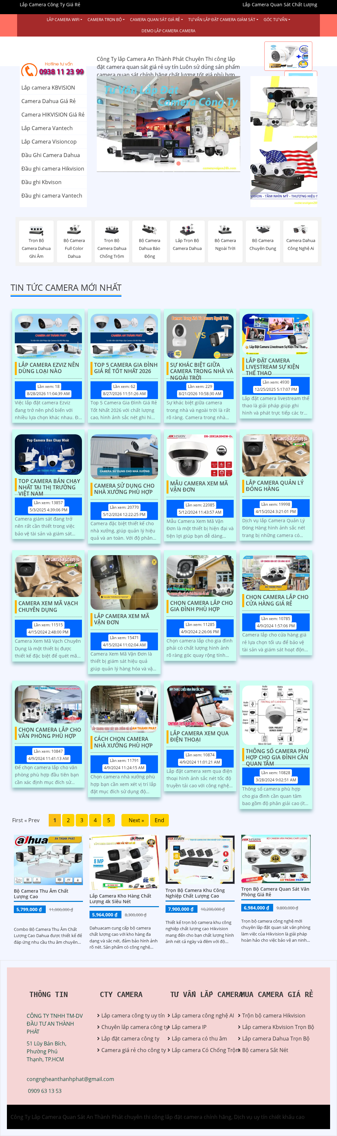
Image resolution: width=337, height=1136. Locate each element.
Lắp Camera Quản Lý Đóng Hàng (274, 486)
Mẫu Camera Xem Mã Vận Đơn (199, 486)
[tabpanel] (169, 124)
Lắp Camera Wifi (63, 19)
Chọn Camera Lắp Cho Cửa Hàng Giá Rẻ (277, 600)
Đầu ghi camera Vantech (51, 195)
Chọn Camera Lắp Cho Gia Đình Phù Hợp (201, 606)
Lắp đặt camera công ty (129, 1038)
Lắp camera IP (189, 1027)
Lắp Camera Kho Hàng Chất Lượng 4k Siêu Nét (120, 899)
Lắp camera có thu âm (199, 1038)
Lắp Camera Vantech (47, 128)
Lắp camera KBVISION (48, 87)
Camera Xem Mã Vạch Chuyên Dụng (48, 606)
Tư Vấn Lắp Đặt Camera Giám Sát (221, 19)
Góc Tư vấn (275, 19)
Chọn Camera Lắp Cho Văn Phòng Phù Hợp (49, 733)
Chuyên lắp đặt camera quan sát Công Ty (279, 109)
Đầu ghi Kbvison (41, 182)
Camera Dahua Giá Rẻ (48, 101)
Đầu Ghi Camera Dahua (50, 155)
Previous (121, 124)
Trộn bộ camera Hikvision (270, 1015)
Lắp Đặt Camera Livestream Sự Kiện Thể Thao (272, 364)
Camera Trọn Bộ (105, 19)
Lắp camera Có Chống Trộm (200, 1050)
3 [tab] (178, 163)
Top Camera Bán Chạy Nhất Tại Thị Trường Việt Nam (49, 484)
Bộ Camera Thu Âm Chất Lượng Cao (41, 894)
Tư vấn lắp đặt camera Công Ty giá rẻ (278, 174)
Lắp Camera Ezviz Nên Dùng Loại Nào (48, 368)
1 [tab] (158, 163)
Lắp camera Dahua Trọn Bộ (270, 1038)
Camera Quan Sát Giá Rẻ (155, 19)
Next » (135, 820)
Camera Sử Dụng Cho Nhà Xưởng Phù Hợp (124, 489)
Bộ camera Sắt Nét (265, 1050)
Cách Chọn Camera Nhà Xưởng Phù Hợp (123, 742)
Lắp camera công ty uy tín (129, 1015)
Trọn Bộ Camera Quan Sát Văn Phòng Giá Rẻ (275, 892)
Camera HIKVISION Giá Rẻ (53, 114)
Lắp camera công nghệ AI (200, 1015)
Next (215, 124)
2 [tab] (168, 163)
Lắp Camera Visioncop (49, 141)
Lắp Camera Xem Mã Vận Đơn (121, 619)
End (159, 820)
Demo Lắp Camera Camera (168, 31)
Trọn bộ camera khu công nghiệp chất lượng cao (195, 893)
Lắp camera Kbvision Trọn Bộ (270, 1027)
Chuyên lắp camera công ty (129, 1027)
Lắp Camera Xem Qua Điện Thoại (199, 736)
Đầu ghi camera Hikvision (52, 168)
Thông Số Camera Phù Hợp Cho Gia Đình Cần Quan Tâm (277, 754)
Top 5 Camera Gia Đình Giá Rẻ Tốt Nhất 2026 (126, 368)
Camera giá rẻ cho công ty (129, 1050)
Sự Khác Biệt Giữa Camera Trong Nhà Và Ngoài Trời (201, 368)
